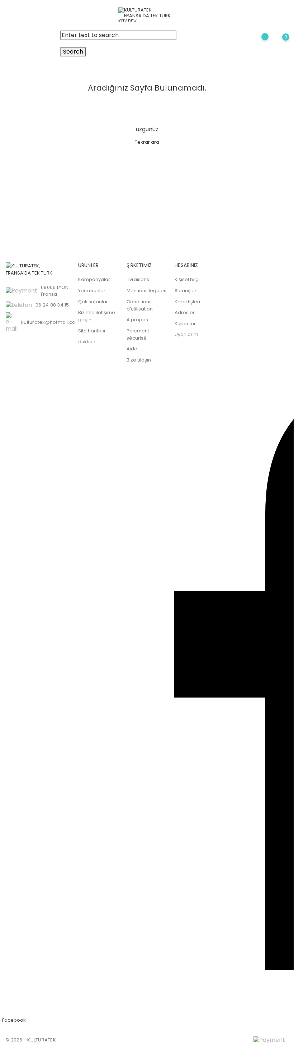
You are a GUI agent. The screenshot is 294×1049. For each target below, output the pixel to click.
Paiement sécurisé (138, 334)
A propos (137, 319)
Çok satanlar (93, 301)
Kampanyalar (94, 279)
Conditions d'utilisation (140, 305)
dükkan (86, 341)
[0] (279, 43)
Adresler (185, 312)
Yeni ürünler (91, 290)
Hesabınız (186, 265)
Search (73, 51)
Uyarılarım (186, 334)
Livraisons (138, 279)
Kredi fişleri (187, 301)
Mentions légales (146, 290)
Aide (132, 348)
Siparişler (185, 290)
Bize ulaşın (139, 359)
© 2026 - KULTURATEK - (32, 1039)
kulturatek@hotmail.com (50, 322)
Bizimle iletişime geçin (96, 316)
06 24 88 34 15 (52, 305)
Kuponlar (185, 323)
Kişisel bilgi (187, 279)
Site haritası (91, 330)
